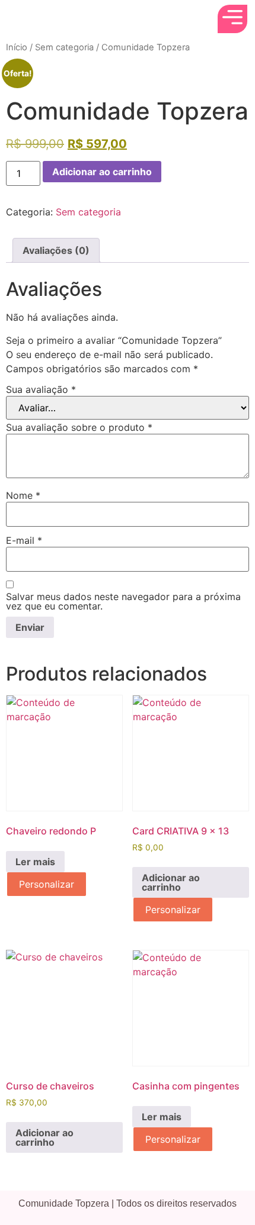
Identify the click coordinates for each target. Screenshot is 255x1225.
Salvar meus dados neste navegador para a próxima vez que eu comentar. (123, 601)
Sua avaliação (41, 389)
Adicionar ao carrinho (102, 172)
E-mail (24, 540)
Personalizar (46, 884)
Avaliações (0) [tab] (56, 250)
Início (16, 47)
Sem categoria (64, 47)
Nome (23, 495)
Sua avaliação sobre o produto (79, 427)
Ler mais (35, 862)
